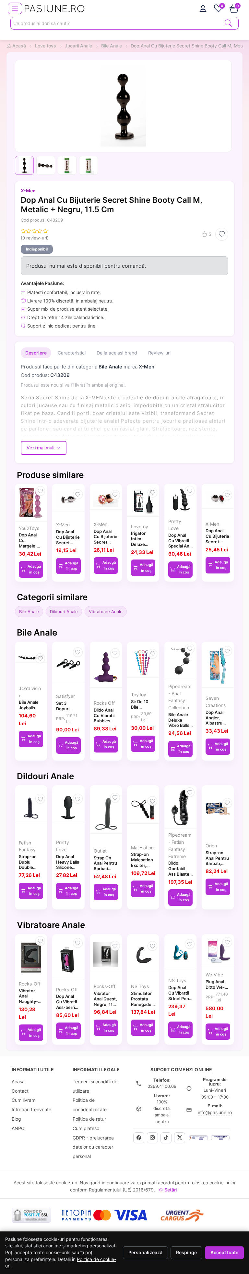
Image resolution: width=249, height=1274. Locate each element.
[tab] (203, 8)
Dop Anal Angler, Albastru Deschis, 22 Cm (217, 723)
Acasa (18, 1081)
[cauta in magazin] (228, 22)
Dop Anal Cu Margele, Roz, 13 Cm (30, 543)
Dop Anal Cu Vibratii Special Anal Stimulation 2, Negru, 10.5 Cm (180, 549)
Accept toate (224, 1252)
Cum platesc (86, 1128)
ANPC (18, 1128)
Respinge (186, 1252)
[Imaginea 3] (67, 165)
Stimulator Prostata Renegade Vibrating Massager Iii (143, 1004)
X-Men (28, 190)
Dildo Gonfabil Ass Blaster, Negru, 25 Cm (180, 873)
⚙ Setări (168, 1189)
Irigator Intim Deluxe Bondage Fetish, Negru (140, 547)
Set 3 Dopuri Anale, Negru (62, 711)
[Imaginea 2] (45, 165)
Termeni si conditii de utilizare (95, 1086)
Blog (16, 1119)
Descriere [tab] (36, 352)
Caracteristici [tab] (72, 352)
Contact (20, 1091)
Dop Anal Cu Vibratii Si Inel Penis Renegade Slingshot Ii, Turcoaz (180, 1001)
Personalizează (145, 1252)
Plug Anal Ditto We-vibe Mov (215, 987)
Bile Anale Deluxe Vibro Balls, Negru (179, 722)
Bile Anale (29, 611)
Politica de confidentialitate (90, 1104)
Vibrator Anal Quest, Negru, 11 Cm (105, 1001)
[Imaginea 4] (88, 165)
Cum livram (23, 1100)
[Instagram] (152, 1137)
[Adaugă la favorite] (221, 234)
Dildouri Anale (64, 611)
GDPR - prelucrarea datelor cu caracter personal (93, 1147)
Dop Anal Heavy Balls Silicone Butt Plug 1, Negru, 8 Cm (67, 870)
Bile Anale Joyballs (29, 705)
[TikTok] (166, 1137)
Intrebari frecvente (31, 1109)
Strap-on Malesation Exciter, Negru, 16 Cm (142, 865)
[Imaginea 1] (24, 165)
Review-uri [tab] (159, 352)
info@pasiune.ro (215, 1112)
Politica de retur (89, 1119)
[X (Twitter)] (179, 1137)
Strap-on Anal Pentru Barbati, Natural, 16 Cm (217, 863)
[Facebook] (138, 1137)
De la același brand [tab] (117, 352)
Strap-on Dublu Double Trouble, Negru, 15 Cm (28, 870)
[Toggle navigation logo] (15, 8)
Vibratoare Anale (106, 611)
